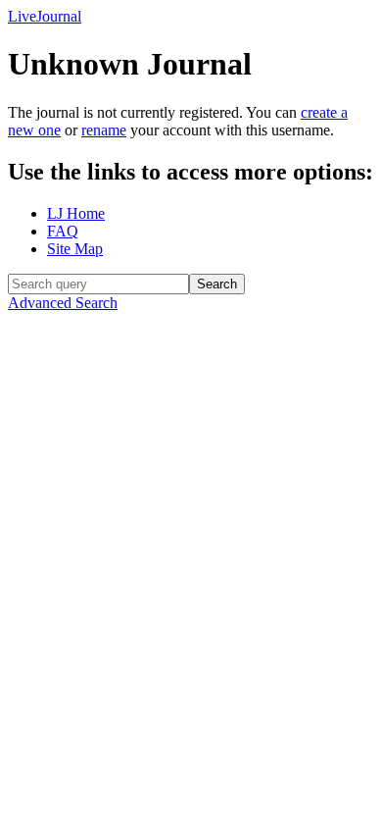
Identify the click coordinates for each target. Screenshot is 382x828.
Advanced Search (63, 302)
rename (103, 130)
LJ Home (76, 213)
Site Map (75, 248)
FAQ (62, 231)
